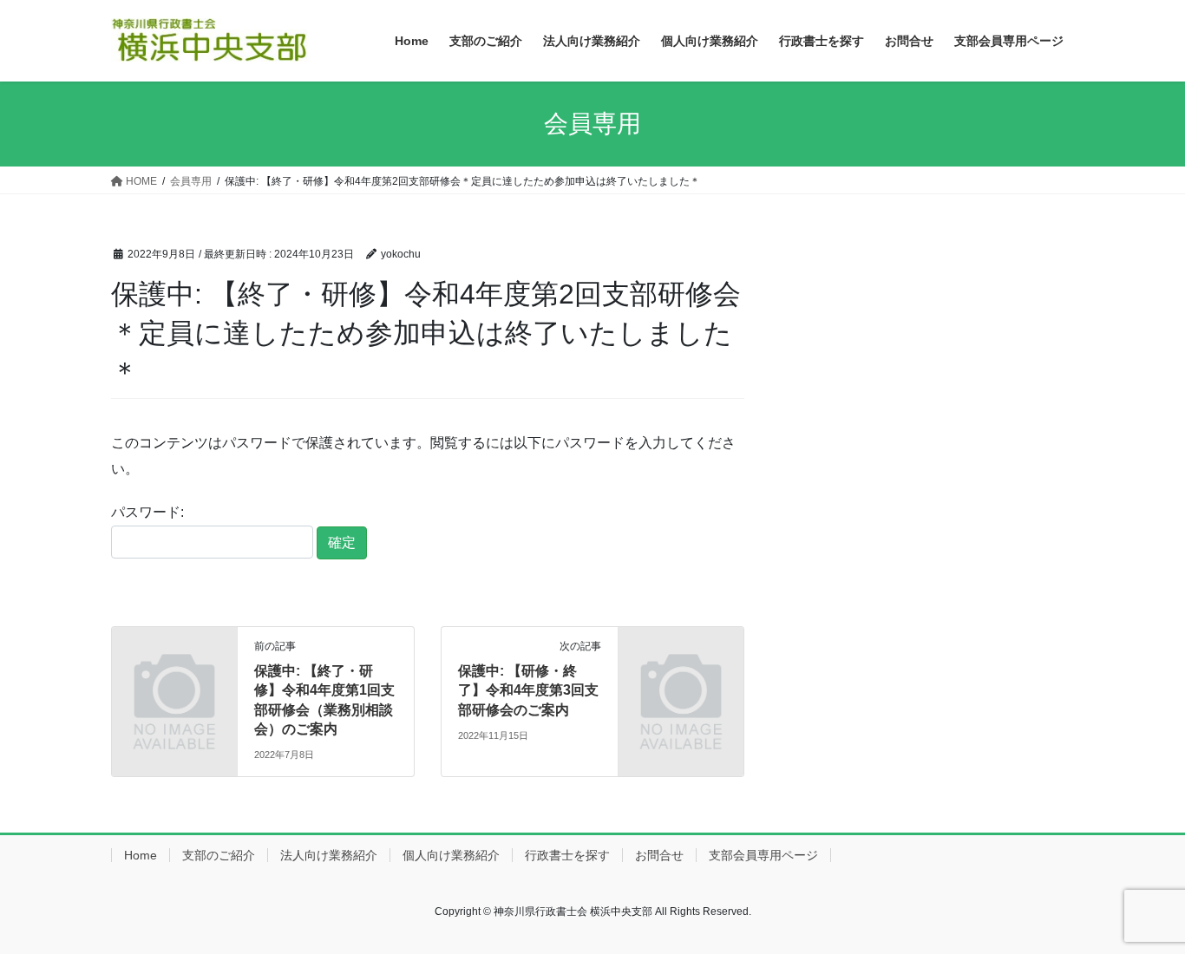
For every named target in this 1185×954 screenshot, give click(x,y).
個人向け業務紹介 (451, 855)
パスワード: (147, 512)
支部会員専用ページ (763, 855)
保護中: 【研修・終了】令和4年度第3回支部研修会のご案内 (528, 690)
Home (140, 855)
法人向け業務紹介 (328, 855)
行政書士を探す (567, 855)
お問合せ (659, 855)
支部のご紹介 (218, 855)
